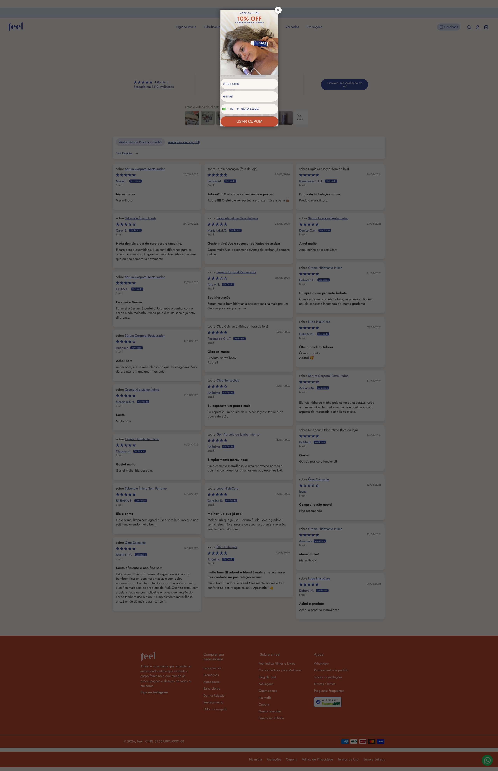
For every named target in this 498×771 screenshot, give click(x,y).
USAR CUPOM (249, 121)
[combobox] (227, 109)
